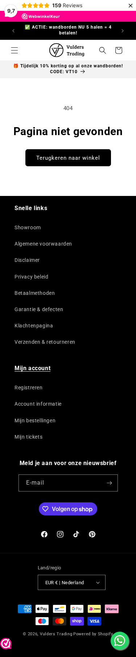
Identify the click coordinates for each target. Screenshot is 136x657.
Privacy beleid (31, 277)
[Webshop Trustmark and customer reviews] (6, 645)
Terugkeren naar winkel (68, 158)
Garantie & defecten (39, 309)
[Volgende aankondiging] (123, 31)
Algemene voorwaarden (43, 244)
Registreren (29, 387)
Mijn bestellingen (35, 420)
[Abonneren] (110, 482)
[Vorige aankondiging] (13, 31)
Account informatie (38, 404)
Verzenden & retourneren (45, 342)
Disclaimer (27, 260)
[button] (14, 50)
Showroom (28, 227)
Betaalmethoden (35, 293)
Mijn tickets (28, 437)
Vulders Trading (56, 634)
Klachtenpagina (34, 325)
